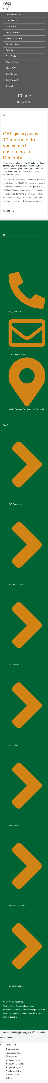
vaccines (15, 174)
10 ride (41, 163)
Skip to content (6, 1038)
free (40, 166)
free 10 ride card (10, 169)
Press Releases (16, 163)
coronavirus (8, 166)
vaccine (6, 174)
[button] (1, 1041)
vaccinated (23, 171)
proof (32, 169)
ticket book (13, 171)
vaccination (34, 171)
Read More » (8, 210)
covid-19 (23, 166)
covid (16, 166)
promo (26, 169)
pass (20, 169)
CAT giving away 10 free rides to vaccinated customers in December (20, 145)
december (33, 166)
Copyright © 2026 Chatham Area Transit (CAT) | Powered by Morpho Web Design (24, 1033)
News (5, 163)
